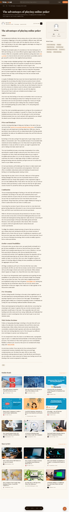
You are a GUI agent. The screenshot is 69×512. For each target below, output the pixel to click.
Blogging (59, 44)
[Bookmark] (37, 508)
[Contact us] (65, 509)
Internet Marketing (51, 44)
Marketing (49, 51)
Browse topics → (63, 372)
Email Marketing (59, 47)
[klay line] (3, 23)
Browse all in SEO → (62, 444)
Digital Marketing (50, 47)
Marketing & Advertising (52, 49)
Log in (59, 2)
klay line (7, 22)
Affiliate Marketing (57, 51)
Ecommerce (61, 49)
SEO (3, 365)
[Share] (41, 508)
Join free (65, 2)
